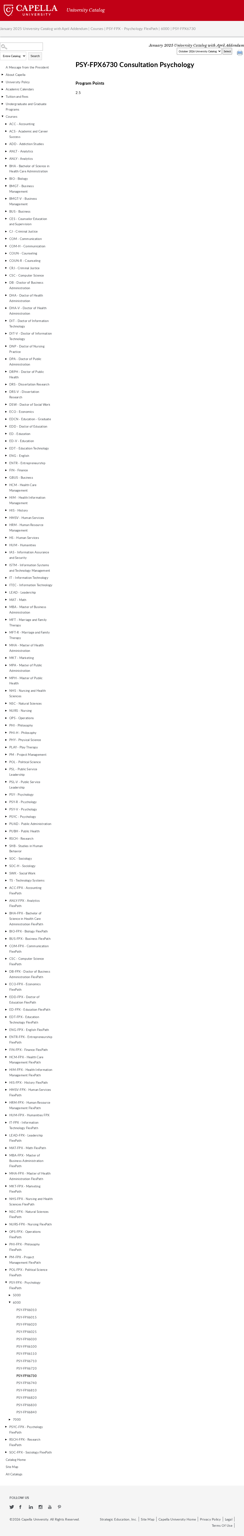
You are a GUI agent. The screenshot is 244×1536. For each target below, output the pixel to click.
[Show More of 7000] (9, 1419)
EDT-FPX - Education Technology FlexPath (24, 1019)
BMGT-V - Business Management (23, 201)
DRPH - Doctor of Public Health (26, 374)
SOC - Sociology (20, 858)
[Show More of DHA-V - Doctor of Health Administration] (6, 308)
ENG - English (19, 455)
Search (35, 56)
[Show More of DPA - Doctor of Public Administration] (6, 358)
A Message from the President (27, 67)
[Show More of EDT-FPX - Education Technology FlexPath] (6, 1016)
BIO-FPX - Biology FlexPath (28, 931)
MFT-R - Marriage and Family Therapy (29, 635)
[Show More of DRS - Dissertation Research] (6, 384)
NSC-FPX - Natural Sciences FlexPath (29, 1214)
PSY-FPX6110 (26, 1353)
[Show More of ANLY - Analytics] (6, 158)
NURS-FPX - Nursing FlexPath (30, 1224)
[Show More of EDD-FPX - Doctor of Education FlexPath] (6, 997)
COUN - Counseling (23, 253)
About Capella (15, 75)
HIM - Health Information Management (27, 500)
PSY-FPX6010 (26, 1310)
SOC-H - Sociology (22, 866)
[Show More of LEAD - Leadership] (6, 592)
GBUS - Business (21, 477)
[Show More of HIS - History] (6, 510)
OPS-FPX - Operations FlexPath (25, 1234)
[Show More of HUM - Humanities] (6, 545)
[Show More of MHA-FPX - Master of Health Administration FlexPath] (6, 1173)
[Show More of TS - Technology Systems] (6, 880)
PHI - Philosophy (21, 725)
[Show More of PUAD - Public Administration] (6, 823)
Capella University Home (177, 1519)
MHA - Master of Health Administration (26, 648)
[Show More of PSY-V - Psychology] (6, 809)
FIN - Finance (18, 470)
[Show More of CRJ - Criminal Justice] (6, 268)
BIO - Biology (18, 178)
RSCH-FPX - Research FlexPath (24, 1442)
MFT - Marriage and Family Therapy (28, 622)
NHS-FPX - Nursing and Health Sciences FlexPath (31, 1201)
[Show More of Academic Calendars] (2, 89)
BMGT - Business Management (21, 189)
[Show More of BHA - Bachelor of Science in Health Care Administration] (6, 166)
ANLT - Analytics (21, 151)
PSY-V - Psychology (23, 809)
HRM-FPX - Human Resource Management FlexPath (29, 1105)
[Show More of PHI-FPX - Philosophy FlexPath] (6, 1244)
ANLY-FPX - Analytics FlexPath (24, 903)
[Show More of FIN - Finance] (6, 470)
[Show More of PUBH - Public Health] (6, 831)
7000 (17, 1419)
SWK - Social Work (22, 873)
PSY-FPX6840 (26, 1412)
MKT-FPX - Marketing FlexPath (25, 1189)
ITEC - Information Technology (30, 585)
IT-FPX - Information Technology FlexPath (23, 1125)
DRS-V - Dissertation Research (24, 394)
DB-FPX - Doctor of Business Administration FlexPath (29, 974)
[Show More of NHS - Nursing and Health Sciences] (6, 690)
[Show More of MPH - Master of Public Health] (6, 678)
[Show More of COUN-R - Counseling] (6, 260)
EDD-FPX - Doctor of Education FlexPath (24, 999)
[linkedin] (31, 1507)
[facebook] (21, 1507)
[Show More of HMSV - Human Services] (6, 517)
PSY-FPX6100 (26, 1346)
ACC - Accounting (22, 124)
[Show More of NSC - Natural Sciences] (6, 703)
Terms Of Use (222, 1525)
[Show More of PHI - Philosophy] (6, 725)
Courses (97, 28)
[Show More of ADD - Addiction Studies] (6, 143)
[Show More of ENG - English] (6, 455)
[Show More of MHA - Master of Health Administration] (6, 645)
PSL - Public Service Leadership (23, 772)
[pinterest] (60, 1507)
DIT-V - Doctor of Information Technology (30, 336)
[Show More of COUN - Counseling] (6, 253)
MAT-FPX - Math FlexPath (27, 1148)
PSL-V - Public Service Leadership (25, 785)
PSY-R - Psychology (23, 802)
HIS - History (18, 510)
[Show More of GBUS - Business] (6, 477)
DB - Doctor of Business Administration (26, 285)
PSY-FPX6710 (26, 1361)
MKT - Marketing (21, 658)
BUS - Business (20, 211)
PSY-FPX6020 (26, 1324)
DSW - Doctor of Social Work (29, 404)
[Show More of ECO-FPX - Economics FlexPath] (6, 984)
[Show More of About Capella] (2, 74)
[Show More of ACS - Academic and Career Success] (6, 131)
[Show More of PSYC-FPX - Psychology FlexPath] (6, 1426)
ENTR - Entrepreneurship (27, 463)
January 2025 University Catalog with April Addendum (43, 28)
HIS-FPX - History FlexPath (28, 1082)
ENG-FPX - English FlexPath (29, 1030)
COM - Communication (25, 239)
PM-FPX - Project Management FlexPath (25, 1260)
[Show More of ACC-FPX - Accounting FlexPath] (6, 887)
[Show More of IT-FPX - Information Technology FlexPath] (6, 1122)
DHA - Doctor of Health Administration (26, 298)
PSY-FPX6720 (26, 1368)
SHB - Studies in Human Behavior (26, 848)
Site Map (12, 1467)
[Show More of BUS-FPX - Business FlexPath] (6, 938)
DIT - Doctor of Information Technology (29, 323)
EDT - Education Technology (29, 448)
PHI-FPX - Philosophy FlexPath (24, 1247)
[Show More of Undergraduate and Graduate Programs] (2, 104)
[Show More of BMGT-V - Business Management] (6, 198)
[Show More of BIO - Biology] (6, 178)
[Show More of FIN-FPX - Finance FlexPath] (6, 1049)
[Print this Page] (240, 53)
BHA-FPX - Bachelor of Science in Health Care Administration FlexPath (26, 918)
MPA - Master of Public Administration (25, 668)
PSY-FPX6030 (26, 1339)
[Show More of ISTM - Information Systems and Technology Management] (6, 565)
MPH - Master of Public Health (26, 681)
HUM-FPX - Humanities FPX (29, 1115)
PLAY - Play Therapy (23, 747)
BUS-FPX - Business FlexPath (30, 938)
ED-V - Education (21, 441)
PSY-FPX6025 (26, 1332)
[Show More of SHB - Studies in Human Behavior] (6, 846)
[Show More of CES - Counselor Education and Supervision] (6, 218)
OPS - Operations (21, 718)
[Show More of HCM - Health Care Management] (6, 485)
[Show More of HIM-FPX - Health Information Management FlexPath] (6, 1069)
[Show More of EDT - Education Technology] (6, 448)
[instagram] (41, 1507)
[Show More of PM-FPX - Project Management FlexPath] (6, 1257)
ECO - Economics (21, 412)
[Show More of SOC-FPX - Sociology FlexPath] (6, 1452)
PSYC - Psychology (22, 816)
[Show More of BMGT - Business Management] (6, 186)
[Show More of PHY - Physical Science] (6, 739)
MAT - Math (17, 600)
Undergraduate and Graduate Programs (26, 107)
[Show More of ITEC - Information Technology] (6, 585)
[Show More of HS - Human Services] (6, 537)
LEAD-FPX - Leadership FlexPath (26, 1138)
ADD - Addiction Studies (26, 144)
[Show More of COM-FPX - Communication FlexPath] (6, 946)
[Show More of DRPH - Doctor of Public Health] (6, 371)
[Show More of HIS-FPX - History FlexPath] (6, 1082)
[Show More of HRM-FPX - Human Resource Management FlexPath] (6, 1102)
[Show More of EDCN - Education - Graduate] (6, 419)
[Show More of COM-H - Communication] (6, 246)
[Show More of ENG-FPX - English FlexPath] (6, 1029)
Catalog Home (16, 1460)
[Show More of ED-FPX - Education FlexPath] (6, 1009)
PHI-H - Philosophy (23, 733)
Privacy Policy (210, 1519)
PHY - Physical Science (25, 740)
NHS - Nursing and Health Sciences (27, 693)
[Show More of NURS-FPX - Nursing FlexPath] (6, 1224)
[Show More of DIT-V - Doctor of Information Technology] (6, 333)
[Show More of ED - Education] (6, 433)
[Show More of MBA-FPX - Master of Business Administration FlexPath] (6, 1155)
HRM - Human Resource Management (26, 527)
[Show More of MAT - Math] (6, 599)
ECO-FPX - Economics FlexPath (25, 987)
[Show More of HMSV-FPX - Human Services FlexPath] (6, 1089)
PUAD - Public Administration (30, 824)
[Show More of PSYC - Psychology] (6, 816)
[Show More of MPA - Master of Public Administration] (6, 665)
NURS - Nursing (20, 710)
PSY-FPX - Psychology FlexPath (132, 28)
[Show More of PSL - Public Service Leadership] (6, 769)
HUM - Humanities (22, 545)
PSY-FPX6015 (26, 1317)
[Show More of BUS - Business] (6, 211)
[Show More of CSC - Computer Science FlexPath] (6, 958)
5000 (17, 1295)
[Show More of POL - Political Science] (6, 762)
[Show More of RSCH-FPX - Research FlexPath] (6, 1439)
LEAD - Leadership (22, 592)
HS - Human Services (24, 538)
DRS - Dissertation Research (29, 384)
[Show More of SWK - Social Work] (6, 873)
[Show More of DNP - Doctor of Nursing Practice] (6, 346)
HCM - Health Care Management (22, 487)
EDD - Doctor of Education (28, 426)
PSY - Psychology (21, 794)
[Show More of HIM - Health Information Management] (6, 497)
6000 (165, 28)
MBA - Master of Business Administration (27, 609)
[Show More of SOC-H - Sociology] (6, 865)
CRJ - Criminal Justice (24, 268)
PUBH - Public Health (24, 831)
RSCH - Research (21, 838)
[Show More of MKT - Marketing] (6, 657)
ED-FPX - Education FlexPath (29, 1009)
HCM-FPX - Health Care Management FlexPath (26, 1060)
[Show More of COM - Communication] (6, 238)
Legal (228, 1519)
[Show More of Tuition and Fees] (2, 96)
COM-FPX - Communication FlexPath (29, 949)
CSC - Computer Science (26, 275)
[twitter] (12, 1507)
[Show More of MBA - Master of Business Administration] (6, 607)
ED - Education (19, 434)
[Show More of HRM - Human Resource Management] (6, 524)
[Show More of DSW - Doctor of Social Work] (6, 404)
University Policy (18, 82)
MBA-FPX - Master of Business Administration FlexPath (26, 1160)
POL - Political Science (25, 762)
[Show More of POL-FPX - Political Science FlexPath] (6, 1269)
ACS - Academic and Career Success (28, 134)
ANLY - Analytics (21, 158)
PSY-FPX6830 (26, 1405)
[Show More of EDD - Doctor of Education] (6, 426)
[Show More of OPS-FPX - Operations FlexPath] (6, 1231)
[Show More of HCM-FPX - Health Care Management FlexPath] (6, 1057)
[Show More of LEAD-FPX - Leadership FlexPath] (6, 1135)
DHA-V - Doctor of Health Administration (27, 311)
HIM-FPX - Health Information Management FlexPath (30, 1072)
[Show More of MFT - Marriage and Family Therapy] (6, 619)
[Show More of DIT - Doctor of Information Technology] (6, 320)
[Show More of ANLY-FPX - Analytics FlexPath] (6, 900)
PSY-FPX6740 (26, 1383)
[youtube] (50, 1507)
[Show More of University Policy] (2, 82)
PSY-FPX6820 (26, 1397)
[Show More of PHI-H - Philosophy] (6, 732)
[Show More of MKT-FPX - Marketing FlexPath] (6, 1186)
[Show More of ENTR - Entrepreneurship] (6, 463)
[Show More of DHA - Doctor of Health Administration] (6, 295)
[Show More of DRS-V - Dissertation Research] (6, 391)
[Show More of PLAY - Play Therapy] (6, 747)
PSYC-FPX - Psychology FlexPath (26, 1429)
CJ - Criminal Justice (23, 231)
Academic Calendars (20, 89)
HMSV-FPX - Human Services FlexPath (30, 1092)
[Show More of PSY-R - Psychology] (6, 802)
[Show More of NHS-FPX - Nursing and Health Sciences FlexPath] (6, 1198)
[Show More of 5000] (9, 1295)
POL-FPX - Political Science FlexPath (28, 1272)
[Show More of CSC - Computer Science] (6, 275)
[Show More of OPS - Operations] (6, 718)
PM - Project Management (27, 754)
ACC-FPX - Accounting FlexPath (25, 890)
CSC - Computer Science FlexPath (26, 961)
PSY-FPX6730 (26, 1376)
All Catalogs (14, 1474)
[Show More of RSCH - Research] (6, 838)
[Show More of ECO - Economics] (6, 411)
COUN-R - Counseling (25, 260)
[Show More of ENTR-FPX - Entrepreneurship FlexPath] (6, 1036)
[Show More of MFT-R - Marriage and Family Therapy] (6, 632)
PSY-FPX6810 (26, 1390)
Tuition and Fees (17, 96)
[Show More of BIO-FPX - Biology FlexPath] (6, 931)
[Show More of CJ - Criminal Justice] (6, 231)
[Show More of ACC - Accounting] (6, 124)
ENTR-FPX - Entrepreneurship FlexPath (30, 1039)
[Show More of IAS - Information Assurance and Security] (6, 552)
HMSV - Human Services (26, 518)
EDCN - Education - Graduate (30, 419)
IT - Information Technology (28, 577)
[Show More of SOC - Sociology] (6, 858)
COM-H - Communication (27, 246)
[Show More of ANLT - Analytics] (6, 151)
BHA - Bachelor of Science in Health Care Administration (29, 169)
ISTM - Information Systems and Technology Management (29, 568)
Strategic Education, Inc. (118, 1519)
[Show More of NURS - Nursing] (6, 710)
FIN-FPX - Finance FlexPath (28, 1050)
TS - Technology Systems (27, 880)
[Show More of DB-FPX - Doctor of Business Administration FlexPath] (6, 971)
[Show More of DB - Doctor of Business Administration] (6, 282)
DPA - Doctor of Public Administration (25, 361)
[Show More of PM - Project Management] (6, 754)
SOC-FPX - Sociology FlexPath (30, 1452)
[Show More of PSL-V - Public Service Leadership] (6, 782)
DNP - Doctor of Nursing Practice (27, 349)
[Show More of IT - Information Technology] (6, 577)
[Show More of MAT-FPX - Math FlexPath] (6, 1148)
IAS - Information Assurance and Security (29, 555)
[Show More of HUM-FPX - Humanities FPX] (6, 1115)
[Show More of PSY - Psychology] (6, 794)
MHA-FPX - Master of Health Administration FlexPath (30, 1176)
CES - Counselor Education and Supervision (28, 221)
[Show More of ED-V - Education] (6, 441)
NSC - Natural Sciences (25, 703)
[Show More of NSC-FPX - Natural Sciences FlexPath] (6, 1211)
